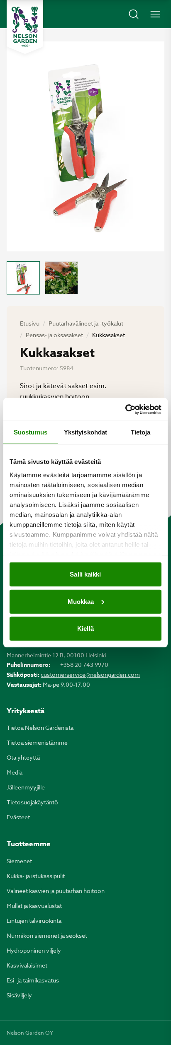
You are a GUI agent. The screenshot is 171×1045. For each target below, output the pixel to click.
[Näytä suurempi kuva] (85, 146)
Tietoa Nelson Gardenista (40, 727)
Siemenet (19, 861)
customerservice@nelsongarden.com (90, 674)
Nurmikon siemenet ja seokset (47, 935)
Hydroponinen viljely (34, 950)
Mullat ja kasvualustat (34, 906)
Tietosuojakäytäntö (32, 802)
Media (14, 772)
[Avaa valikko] (155, 14)
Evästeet (18, 817)
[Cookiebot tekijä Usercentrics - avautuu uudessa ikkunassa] (125, 409)
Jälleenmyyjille (26, 787)
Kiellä (85, 628)
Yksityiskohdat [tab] (85, 432)
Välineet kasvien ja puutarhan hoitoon (56, 891)
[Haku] (134, 14)
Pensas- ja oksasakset (54, 335)
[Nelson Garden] (25, 27)
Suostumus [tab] (30, 432)
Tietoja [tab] (141, 432)
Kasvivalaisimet (27, 965)
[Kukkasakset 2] (61, 277)
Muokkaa (81, 601)
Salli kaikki (85, 574)
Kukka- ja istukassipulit (36, 876)
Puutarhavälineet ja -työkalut (86, 323)
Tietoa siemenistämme (37, 742)
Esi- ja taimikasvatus (33, 980)
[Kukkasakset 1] (23, 277)
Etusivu (29, 323)
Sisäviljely (19, 995)
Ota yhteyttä (23, 757)
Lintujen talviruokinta (34, 920)
